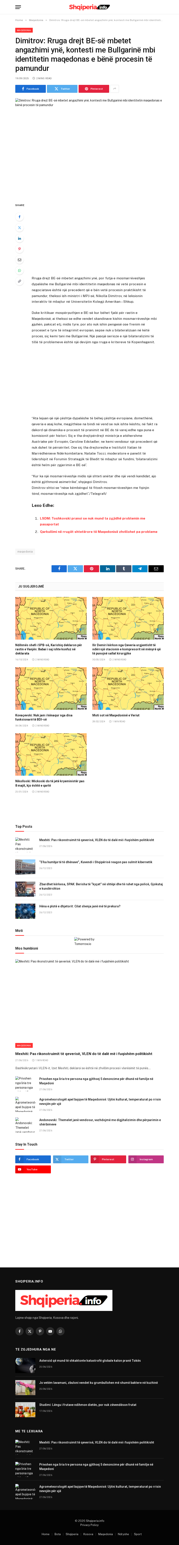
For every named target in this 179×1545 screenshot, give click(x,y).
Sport (138, 1534)
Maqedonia (24, 30)
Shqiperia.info (95, 1520)
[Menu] (18, 7)
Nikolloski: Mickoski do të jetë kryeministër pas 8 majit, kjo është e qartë (49, 783)
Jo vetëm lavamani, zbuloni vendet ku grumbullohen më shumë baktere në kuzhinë (98, 1382)
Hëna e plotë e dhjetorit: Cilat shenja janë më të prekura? (79, 906)
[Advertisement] (94, 236)
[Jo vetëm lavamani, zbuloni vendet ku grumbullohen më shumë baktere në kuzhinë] (25, 1387)
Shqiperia (72, 1534)
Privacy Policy (89, 1525)
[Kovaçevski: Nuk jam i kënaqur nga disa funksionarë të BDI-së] (51, 688)
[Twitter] (19, 227)
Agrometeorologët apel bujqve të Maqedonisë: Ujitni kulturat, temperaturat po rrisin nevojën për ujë (100, 1102)
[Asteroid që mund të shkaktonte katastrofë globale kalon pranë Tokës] (25, 1365)
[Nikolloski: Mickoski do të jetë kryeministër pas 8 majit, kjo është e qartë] (51, 754)
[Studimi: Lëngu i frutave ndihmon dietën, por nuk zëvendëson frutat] (25, 1409)
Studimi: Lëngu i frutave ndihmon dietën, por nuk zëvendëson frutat (87, 1405)
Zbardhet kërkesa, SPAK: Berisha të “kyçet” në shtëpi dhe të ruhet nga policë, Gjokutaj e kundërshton (101, 886)
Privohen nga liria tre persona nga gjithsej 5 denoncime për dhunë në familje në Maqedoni (96, 1081)
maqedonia (25, 551)
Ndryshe (123, 1534)
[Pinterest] (19, 249)
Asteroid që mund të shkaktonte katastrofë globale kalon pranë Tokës (90, 1360)
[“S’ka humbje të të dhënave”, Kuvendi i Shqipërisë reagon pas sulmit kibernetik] (25, 867)
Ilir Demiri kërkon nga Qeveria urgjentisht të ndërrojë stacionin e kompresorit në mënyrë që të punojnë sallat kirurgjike (126, 649)
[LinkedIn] (19, 238)
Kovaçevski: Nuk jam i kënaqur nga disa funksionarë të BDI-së (43, 717)
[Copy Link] (19, 281)
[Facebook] (19, 217)
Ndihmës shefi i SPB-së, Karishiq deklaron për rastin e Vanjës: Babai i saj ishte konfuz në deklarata (48, 649)
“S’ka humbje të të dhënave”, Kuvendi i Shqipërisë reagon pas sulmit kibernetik (95, 862)
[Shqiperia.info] (89, 7)
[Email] (19, 259)
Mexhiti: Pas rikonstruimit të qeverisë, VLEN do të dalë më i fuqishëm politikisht (96, 840)
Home (46, 1534)
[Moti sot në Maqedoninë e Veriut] (128, 688)
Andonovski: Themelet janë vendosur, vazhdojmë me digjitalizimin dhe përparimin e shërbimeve (100, 1122)
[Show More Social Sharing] (114, 89)
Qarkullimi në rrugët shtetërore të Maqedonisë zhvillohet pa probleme (98, 532)
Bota (58, 1534)
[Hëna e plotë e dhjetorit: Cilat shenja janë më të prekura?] (25, 911)
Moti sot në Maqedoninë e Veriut (115, 715)
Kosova (88, 1534)
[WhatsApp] (19, 270)
